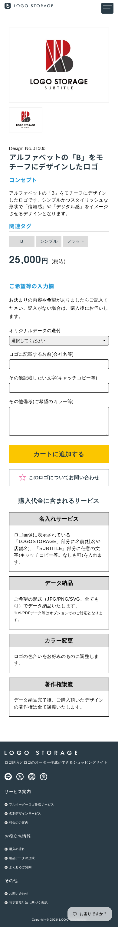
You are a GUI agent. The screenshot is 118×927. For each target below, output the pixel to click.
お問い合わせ (18, 893)
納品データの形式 (22, 858)
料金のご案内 (18, 822)
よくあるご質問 (20, 867)
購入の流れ (17, 849)
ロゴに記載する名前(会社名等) (41, 354)
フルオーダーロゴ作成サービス (31, 804)
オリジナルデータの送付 (35, 330)
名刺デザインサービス (25, 813)
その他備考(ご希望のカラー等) (41, 401)
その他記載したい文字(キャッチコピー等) (53, 377)
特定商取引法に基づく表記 (28, 902)
